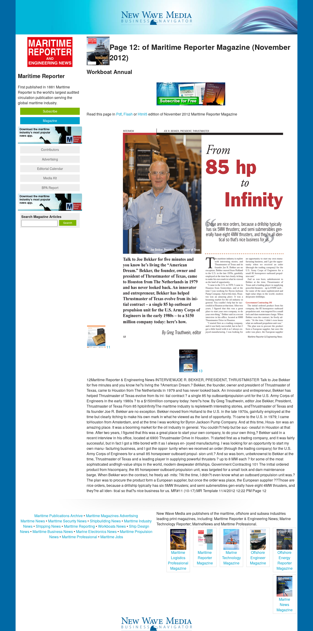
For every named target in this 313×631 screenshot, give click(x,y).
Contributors (50, 149)
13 (200, 370)
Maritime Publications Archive (58, 515)
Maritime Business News (53, 531)
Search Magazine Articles (41, 216)
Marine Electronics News (96, 531)
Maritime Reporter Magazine (205, 558)
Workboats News (112, 526)
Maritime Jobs (111, 536)
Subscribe (50, 111)
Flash (128, 114)
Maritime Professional (79, 536)
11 (108, 346)
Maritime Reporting (79, 526)
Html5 (142, 114)
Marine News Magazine (285, 604)
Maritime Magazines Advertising (112, 515)
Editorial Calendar (50, 168)
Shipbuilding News (105, 521)
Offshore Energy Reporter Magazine (285, 560)
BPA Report (50, 187)
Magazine (50, 120)
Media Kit (50, 178)
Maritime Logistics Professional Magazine (178, 560)
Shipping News (48, 526)
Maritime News (33, 521)
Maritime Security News (67, 521)
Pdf (119, 114)
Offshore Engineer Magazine (258, 558)
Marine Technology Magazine (231, 558)
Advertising (50, 159)
